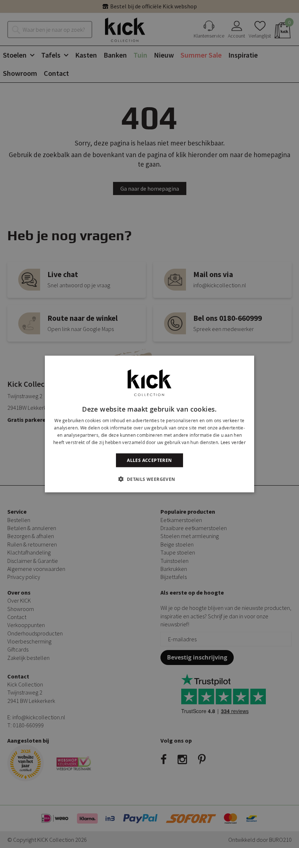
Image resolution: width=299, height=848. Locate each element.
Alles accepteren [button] (149, 460)
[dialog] (149, 424)
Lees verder (233, 442)
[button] (149, 478)
